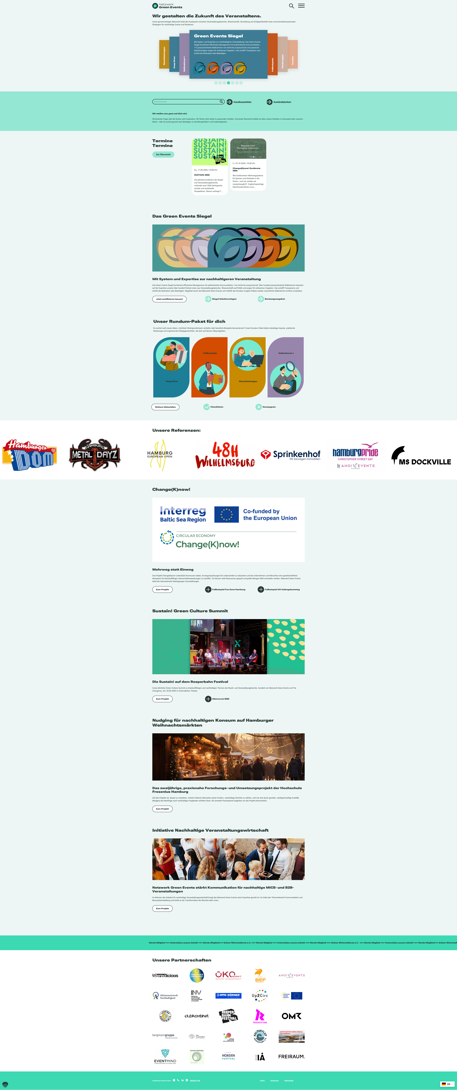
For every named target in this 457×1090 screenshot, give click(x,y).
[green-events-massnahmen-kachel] (286, 367)
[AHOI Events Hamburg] (292, 975)
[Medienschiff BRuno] (292, 1036)
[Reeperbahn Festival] (228, 1016)
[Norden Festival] (228, 1056)
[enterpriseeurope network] (292, 995)
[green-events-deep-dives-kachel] (171, 367)
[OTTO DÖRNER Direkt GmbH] (228, 995)
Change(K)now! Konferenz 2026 (246, 169)
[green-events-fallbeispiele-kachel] (209, 367)
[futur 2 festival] (197, 1056)
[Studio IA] (260, 1056)
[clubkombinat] (197, 1016)
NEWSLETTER (195, 1081)
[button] (5, 1085)
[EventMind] (165, 1056)
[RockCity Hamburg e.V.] (260, 1016)
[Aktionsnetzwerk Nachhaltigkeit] (165, 995)
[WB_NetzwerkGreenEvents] (167, 6)
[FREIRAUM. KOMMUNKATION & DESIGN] (292, 1056)
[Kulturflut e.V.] (260, 1036)
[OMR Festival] (292, 1016)
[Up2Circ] (260, 995)
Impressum (274, 1080)
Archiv (262, 1080)
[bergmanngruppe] (165, 1036)
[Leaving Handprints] (165, 1016)
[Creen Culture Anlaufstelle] (228, 1036)
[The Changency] (197, 1036)
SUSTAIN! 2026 (202, 175)
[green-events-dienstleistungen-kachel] (247, 367)
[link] (244, 54)
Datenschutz (288, 1080)
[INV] (197, 995)
